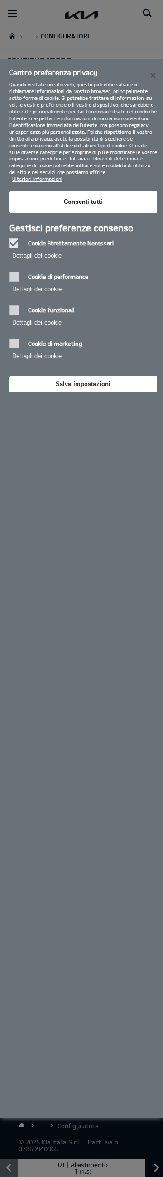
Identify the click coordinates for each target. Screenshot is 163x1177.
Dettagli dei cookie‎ (37, 255)
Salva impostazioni (83, 384)
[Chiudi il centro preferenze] (153, 75)
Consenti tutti (83, 201)
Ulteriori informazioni (37, 179)
